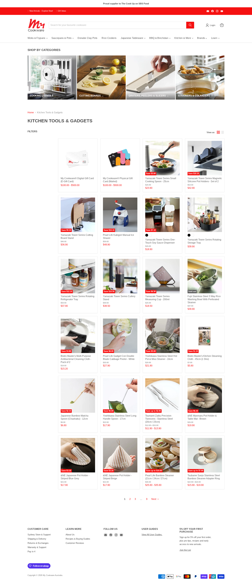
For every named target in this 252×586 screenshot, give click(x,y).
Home (31, 112)
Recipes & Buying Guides (78, 539)
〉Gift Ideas (61, 11)
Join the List (185, 550)
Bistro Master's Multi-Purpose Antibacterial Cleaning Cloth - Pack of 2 (76, 359)
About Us (70, 534)
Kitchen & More (183, 38)
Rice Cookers (109, 38)
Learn (214, 38)
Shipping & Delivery (37, 539)
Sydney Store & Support (39, 534)
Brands (201, 38)
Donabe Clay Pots (87, 38)
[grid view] (218, 132)
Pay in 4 (31, 551)
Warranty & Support (37, 547)
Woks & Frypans (37, 38)
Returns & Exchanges (38, 543)
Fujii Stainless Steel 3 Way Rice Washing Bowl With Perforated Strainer (204, 299)
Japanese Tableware (132, 38)
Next (154, 499)
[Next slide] (218, 78)
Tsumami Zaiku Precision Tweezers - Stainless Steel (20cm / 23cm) (159, 418)
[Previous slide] (34, 78)
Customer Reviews (75, 543)
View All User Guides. (152, 534)
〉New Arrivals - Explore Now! (40, 11)
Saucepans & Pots (61, 38)
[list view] (222, 132)
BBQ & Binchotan (159, 38)
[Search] (190, 25)
